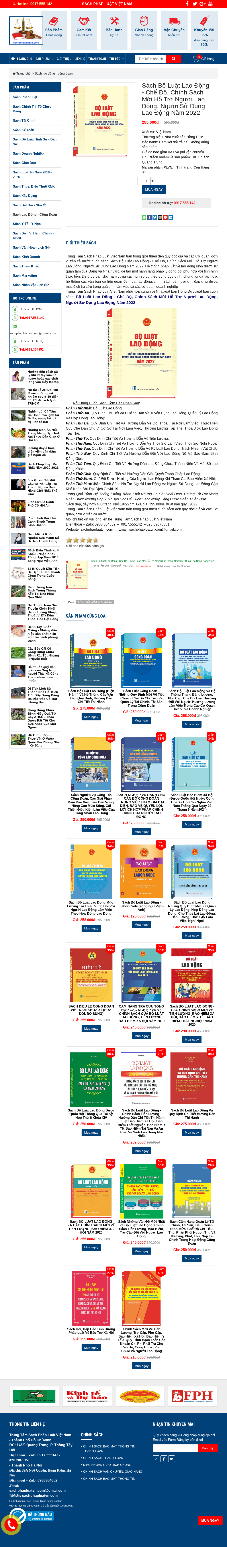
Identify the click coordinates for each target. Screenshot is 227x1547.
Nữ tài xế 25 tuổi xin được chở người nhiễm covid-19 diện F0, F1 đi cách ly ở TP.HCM (43, 396)
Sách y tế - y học (27, 224)
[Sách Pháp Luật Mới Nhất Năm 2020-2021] (18, 468)
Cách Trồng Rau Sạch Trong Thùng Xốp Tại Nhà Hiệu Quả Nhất (42, 592)
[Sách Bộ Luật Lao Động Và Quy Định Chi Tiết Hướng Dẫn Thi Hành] (192, 1078)
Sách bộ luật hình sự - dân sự (35, 141)
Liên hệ (80, 59)
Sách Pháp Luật (25, 97)
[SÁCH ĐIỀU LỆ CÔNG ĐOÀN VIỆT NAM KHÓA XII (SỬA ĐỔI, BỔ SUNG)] (91, 975)
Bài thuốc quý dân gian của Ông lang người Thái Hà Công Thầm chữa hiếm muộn (43, 673)
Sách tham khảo (26, 266)
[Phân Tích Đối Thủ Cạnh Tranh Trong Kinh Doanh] (18, 522)
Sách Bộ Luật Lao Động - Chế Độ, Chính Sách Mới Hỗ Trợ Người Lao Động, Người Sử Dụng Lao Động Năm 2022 (175, 99)
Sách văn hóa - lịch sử (31, 247)
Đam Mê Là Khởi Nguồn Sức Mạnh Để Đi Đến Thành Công (43, 537)
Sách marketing (25, 275)
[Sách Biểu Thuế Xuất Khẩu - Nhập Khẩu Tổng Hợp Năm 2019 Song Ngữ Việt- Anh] (18, 554)
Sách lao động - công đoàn (54, 73)
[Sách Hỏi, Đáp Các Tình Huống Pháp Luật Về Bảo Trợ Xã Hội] (91, 1298)
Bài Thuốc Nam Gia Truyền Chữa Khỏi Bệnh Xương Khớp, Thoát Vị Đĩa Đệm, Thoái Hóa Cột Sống (43, 612)
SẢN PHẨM (21, 363)
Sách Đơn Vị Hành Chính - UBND (33, 235)
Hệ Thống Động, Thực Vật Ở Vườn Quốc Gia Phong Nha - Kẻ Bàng (44, 740)
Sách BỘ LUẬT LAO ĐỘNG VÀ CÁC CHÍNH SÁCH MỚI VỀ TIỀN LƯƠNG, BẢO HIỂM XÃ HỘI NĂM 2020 (91, 1227)
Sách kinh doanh (26, 257)
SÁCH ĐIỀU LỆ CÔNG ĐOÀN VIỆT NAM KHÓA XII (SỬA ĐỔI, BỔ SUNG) (91, 1010)
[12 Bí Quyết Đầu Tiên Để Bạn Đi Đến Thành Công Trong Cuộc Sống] (18, 573)
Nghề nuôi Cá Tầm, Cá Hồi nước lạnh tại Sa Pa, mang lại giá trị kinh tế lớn (43, 416)
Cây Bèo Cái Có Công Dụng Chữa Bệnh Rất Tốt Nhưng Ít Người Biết (43, 653)
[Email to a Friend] (160, 217)
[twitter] (195, 4)
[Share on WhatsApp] (144, 217)
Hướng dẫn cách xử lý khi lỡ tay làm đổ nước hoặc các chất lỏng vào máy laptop (43, 377)
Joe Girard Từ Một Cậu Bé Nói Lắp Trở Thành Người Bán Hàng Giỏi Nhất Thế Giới (42, 487)
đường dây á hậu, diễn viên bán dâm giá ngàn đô (42, 451)
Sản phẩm (42, 59)
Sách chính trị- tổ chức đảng (32, 109)
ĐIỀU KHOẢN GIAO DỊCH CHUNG (107, 1464)
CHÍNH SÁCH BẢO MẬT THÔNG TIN (109, 1478)
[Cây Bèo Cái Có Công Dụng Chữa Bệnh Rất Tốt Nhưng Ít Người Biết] (18, 652)
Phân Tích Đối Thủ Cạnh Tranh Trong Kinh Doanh (42, 521)
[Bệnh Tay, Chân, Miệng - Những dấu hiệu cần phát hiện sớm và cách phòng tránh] (18, 631)
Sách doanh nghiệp (28, 153)
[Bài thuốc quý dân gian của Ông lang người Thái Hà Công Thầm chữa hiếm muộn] (18, 671)
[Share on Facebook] (149, 217)
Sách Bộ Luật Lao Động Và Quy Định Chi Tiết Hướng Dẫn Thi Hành (191, 1114)
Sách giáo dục (24, 163)
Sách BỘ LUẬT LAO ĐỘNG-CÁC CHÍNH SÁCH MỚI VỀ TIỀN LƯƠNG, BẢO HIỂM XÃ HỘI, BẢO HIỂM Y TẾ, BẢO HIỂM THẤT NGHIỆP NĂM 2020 (192, 1016)
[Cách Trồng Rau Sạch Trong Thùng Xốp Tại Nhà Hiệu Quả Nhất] (18, 591)
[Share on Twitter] (155, 217)
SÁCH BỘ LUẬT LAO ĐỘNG (95, 601)
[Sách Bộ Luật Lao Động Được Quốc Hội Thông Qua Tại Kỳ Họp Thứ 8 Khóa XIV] (91, 1079)
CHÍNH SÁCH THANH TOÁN (103, 1458)
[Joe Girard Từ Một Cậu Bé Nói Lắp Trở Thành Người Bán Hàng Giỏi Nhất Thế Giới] (18, 484)
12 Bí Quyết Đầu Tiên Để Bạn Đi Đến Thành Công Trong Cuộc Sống (44, 574)
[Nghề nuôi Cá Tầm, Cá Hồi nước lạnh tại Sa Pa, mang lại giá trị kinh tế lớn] (18, 415)
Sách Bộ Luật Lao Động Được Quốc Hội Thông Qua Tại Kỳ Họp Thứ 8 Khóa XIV (91, 1114)
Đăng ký (207, 1448)
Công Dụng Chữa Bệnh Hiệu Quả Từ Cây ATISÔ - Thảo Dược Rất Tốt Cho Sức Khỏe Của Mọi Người (42, 718)
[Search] (173, 59)
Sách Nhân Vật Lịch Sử (31, 285)
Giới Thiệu (64, 59)
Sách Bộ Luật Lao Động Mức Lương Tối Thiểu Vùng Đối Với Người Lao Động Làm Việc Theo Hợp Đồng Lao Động (91, 908)
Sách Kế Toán (23, 130)
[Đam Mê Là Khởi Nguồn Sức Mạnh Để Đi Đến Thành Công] (18, 538)
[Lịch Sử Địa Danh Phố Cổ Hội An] (18, 506)
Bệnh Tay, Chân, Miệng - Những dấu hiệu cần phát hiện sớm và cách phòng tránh (43, 633)
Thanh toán (97, 59)
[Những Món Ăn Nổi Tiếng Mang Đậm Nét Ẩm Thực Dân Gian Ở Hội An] (18, 434)
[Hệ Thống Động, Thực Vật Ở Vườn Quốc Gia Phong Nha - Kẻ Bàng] (18, 739)
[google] (203, 4)
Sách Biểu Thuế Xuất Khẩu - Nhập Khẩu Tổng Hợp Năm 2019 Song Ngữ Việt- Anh (43, 555)
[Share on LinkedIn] (170, 217)
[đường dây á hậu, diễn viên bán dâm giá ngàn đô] (18, 452)
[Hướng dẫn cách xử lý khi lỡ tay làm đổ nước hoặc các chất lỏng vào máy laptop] (18, 376)
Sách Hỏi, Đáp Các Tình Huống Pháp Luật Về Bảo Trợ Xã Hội (91, 1331)
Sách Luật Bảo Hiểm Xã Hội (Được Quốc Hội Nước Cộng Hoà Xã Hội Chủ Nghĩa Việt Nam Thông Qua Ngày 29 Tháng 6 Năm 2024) (191, 802)
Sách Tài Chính (24, 120)
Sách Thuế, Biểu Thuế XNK (34, 186)
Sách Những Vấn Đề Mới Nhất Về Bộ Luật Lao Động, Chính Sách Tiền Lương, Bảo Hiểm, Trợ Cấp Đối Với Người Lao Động (141, 1229)
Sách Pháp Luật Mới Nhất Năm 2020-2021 (43, 465)
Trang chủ (24, 59)
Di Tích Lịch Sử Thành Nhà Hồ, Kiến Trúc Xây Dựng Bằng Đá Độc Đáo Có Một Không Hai (43, 695)
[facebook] (187, 4)
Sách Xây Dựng (25, 196)
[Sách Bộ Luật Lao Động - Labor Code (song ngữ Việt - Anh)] (141, 871)
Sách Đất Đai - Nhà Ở (29, 205)
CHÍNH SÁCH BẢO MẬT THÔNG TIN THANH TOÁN (109, 1449)
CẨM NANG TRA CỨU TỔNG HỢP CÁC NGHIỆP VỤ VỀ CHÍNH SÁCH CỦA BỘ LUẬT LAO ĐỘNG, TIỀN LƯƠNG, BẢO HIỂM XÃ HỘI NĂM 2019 (141, 1014)
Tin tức (115, 59)
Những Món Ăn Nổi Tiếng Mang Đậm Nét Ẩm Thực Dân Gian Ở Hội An (44, 435)
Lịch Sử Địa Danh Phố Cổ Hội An (41, 503)
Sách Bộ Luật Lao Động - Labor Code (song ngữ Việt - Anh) (141, 906)
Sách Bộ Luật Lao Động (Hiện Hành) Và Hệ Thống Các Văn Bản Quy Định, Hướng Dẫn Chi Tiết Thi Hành (91, 696)
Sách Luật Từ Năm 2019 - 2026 (32, 174)
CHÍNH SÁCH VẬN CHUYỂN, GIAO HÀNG (112, 1471)
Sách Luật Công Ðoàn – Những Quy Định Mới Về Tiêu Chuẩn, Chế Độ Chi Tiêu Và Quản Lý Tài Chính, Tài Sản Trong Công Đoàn (141, 698)
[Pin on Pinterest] (165, 217)
